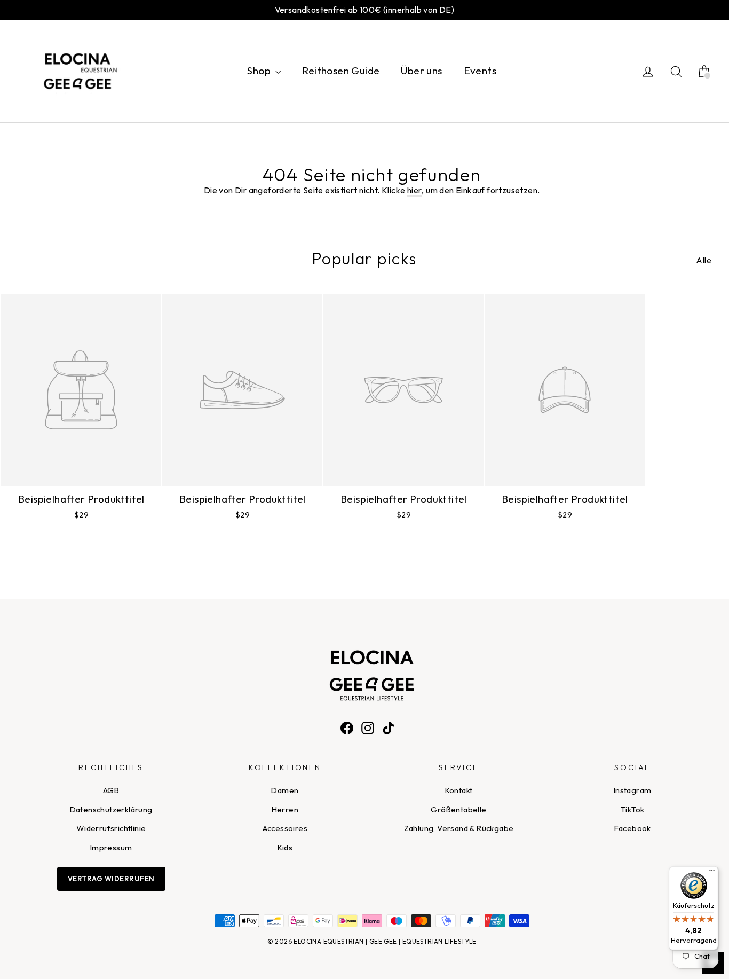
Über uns (421, 70)
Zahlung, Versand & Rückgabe (459, 828)
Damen (284, 790)
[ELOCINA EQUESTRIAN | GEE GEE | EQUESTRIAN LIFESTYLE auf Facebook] (346, 727)
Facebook (632, 828)
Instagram (633, 790)
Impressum (111, 847)
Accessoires (285, 828)
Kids (285, 847)
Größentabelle (458, 809)
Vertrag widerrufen (111, 878)
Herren (285, 809)
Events (480, 70)
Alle (703, 260)
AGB (111, 790)
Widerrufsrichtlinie (111, 828)
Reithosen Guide (340, 70)
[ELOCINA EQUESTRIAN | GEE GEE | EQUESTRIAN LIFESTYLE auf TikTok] (388, 727)
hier (414, 190)
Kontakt (459, 790)
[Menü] (712, 872)
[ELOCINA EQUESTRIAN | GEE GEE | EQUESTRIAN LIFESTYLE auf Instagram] (367, 727)
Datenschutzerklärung (111, 809)
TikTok (632, 809)
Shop (260, 70)
